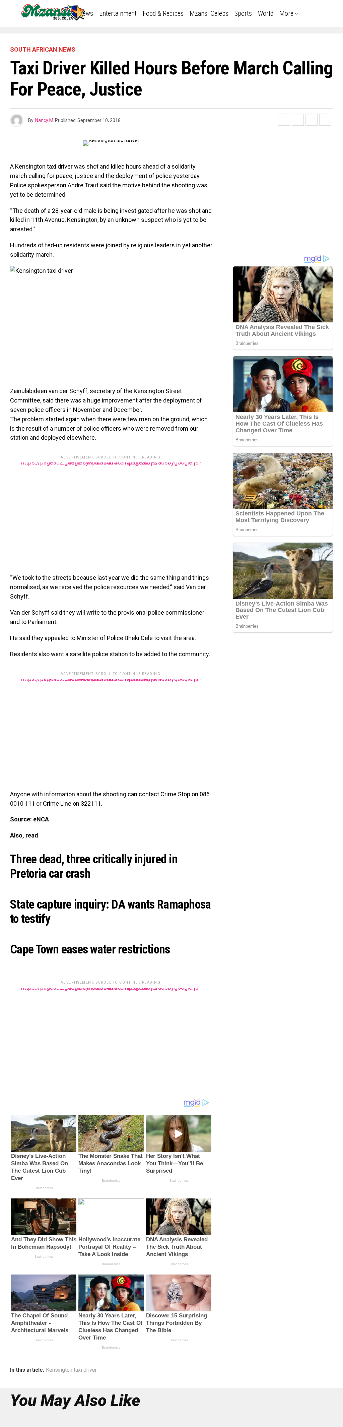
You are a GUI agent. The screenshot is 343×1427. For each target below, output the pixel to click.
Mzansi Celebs (209, 13)
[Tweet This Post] (298, 120)
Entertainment (118, 13)
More (286, 13)
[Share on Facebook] (284, 120)
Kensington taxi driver (71, 1370)
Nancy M (44, 120)
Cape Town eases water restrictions (90, 949)
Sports (243, 13)
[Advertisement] (111, 509)
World (265, 13)
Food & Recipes (163, 13)
